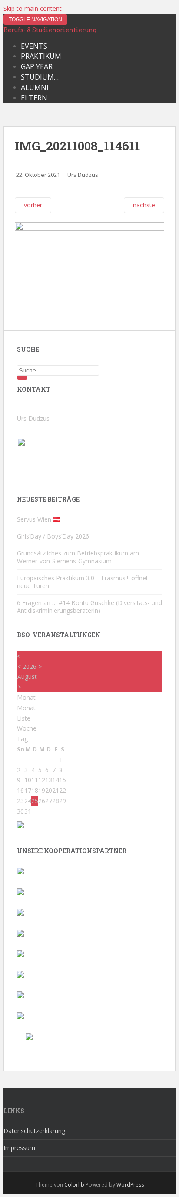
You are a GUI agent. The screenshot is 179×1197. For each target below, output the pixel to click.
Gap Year (37, 66)
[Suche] (22, 378)
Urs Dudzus (82, 175)
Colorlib (74, 1184)
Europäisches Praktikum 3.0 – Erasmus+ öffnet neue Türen (82, 582)
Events (34, 46)
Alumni (35, 87)
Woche (26, 728)
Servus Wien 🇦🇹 (38, 519)
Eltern (34, 98)
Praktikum (41, 56)
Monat (26, 708)
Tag (22, 739)
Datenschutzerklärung (34, 1131)
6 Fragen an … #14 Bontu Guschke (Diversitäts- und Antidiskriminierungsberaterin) (89, 606)
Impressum (19, 1148)
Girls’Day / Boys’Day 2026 (53, 536)
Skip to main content (32, 8)
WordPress (130, 1184)
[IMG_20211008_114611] (89, 228)
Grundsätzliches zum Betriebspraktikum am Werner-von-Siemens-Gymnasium (78, 557)
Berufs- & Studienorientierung (49, 30)
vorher (33, 205)
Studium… (40, 77)
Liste (23, 718)
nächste (144, 205)
